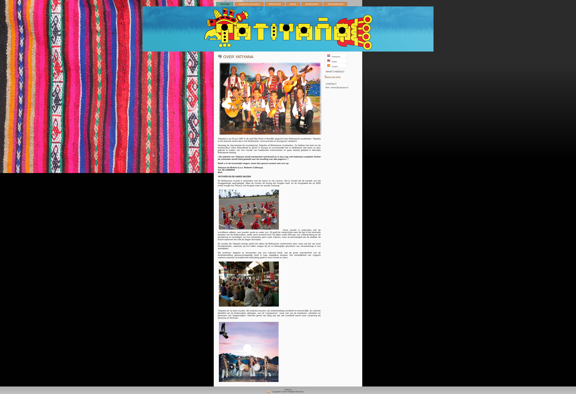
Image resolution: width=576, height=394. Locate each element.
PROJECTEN (275, 4)
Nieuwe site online (332, 77)
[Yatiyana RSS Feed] (268, 391)
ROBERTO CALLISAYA (249, 4)
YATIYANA (225, 4)
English (334, 61)
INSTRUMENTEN (335, 4)
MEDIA (293, 4)
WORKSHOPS (312, 4)
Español (334, 66)
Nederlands (335, 57)
